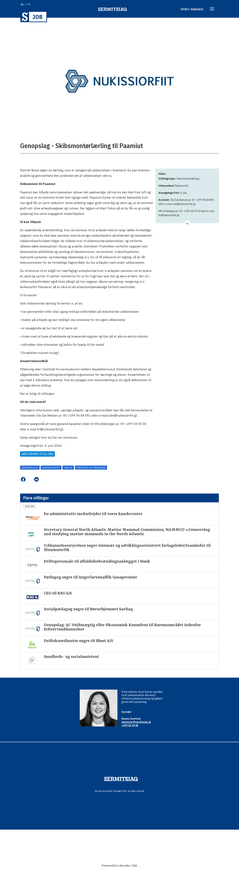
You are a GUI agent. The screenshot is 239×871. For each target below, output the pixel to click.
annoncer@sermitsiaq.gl (136, 722)
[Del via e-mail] (36, 479)
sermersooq (30, 467)
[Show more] (187, 223)
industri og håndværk (91, 467)
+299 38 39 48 (130, 725)
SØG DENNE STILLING (37, 454)
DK (29, 4)
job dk (68, 467)
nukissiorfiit (51, 467)
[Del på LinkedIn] (30, 479)
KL (22, 4)
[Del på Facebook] (23, 479)
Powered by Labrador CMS (119, 865)
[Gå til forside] (33, 16)
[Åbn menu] (212, 9)
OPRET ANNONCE (192, 9)
